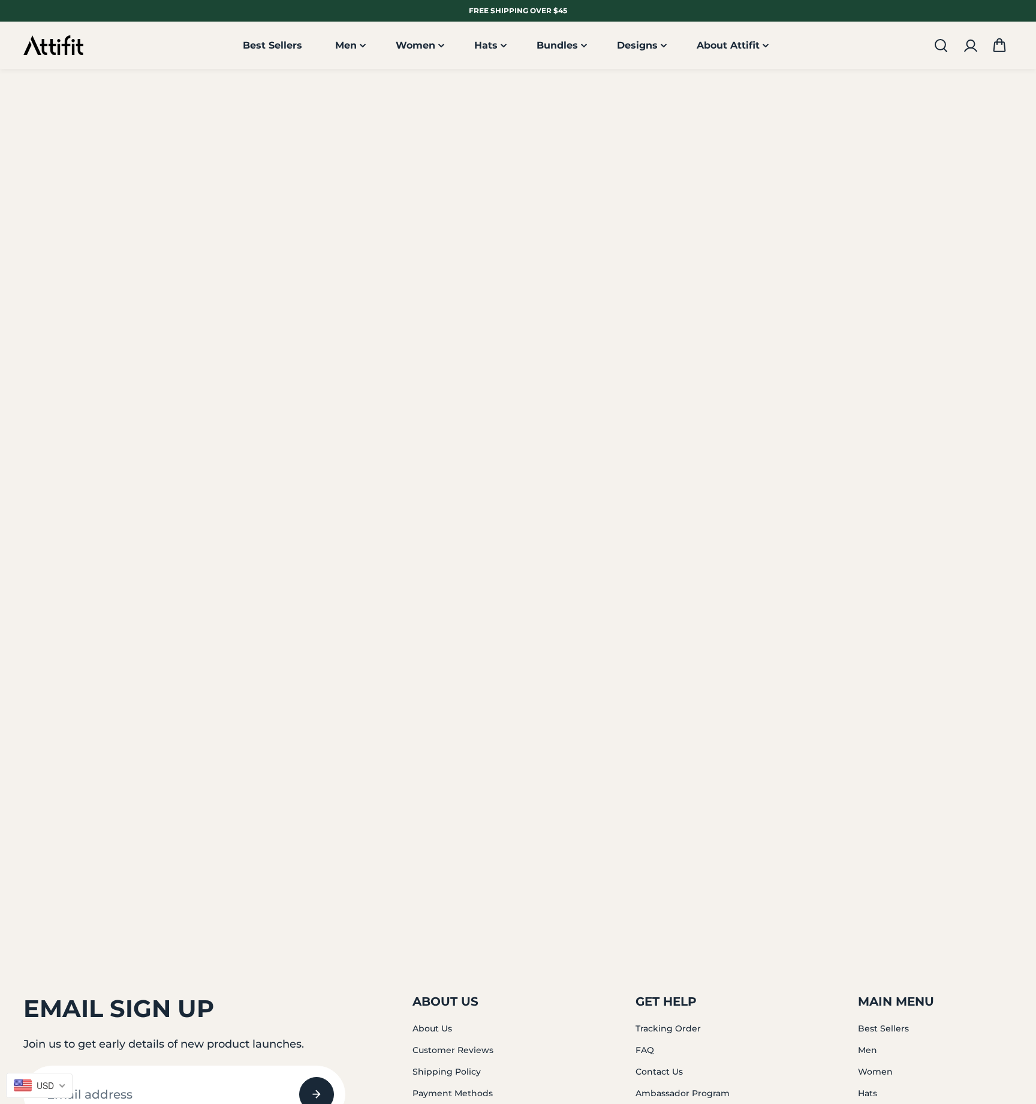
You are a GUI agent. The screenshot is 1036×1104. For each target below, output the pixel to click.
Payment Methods (452, 1093)
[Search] (940, 45)
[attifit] (53, 46)
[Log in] (970, 45)
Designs (637, 45)
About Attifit (728, 45)
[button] (999, 45)
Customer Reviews (452, 1050)
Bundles (557, 45)
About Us (432, 1028)
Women (415, 45)
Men (346, 45)
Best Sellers (272, 45)
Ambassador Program (683, 1093)
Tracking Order (668, 1028)
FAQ (645, 1050)
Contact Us (659, 1071)
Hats (486, 45)
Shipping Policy (446, 1071)
